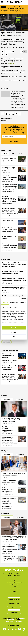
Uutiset (3, 163)
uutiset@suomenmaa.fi (14, 584)
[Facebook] (5, 630)
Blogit (9, 575)
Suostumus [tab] (5, 302)
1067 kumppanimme (10, 310)
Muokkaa (13, 332)
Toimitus (14, 591)
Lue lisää (19, 11)
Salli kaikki (14, 327)
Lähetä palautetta (14, 608)
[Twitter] (9, 630)
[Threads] (23, 630)
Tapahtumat (16, 575)
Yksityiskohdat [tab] (14, 302)
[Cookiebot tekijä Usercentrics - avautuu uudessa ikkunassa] (20, 298)
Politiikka (4, 6)
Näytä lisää (6, 342)
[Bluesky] (20, 630)
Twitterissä (11, 63)
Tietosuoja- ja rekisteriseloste (14, 621)
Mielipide (4, 477)
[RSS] (16, 630)
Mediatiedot (14, 612)
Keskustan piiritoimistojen (16, 618)
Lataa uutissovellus (14, 599)
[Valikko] (2, 2)
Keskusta (11, 574)
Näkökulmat (19, 574)
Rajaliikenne (3, 15)
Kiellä (14, 336)
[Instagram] (12, 630)
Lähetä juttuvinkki (14, 603)
